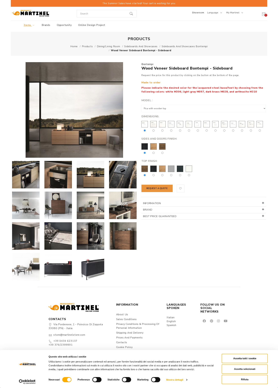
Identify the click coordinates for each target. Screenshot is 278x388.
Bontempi (147, 64)
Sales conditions (126, 319)
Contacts (121, 342)
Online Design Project (91, 25)
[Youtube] (225, 321)
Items (28, 25)
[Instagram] (218, 321)
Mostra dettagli (174, 379)
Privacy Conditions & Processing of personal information (137, 326)
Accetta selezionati (244, 369)
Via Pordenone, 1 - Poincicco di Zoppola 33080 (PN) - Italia (76, 326)
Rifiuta (244, 379)
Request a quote (157, 188)
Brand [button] (147, 210)
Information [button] (152, 203)
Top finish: (149, 161)
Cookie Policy (124, 347)
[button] (180, 188)
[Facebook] (204, 321)
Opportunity (64, 25)
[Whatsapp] (232, 321)
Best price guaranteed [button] (160, 216)
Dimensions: (150, 116)
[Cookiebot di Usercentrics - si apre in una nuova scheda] (27, 381)
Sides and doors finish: (159, 139)
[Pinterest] (211, 321)
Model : (147, 100)
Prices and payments (129, 337)
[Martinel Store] (30, 13)
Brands (46, 25)
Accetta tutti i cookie (244, 358)
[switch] (97, 379)
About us (122, 314)
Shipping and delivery (130, 333)
